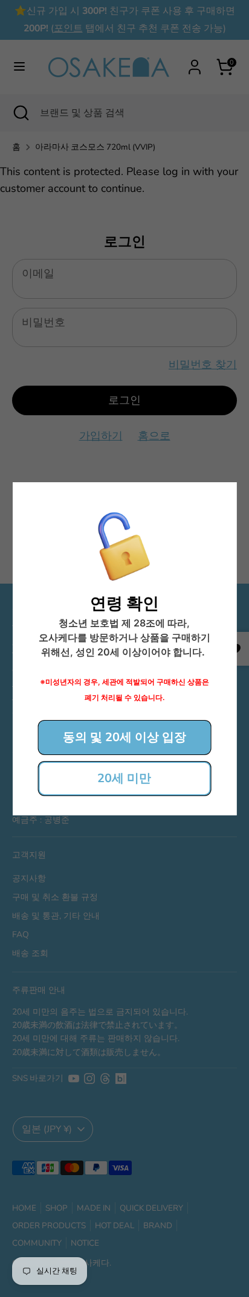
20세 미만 (124, 778)
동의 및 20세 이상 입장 (124, 737)
